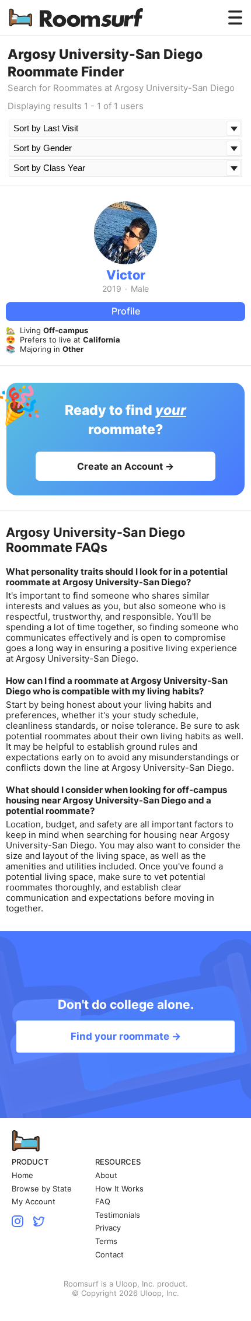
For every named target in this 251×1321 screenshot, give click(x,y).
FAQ (102, 1201)
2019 (111, 288)
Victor (125, 274)
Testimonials (117, 1215)
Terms (106, 1241)
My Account (33, 1201)
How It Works (119, 1188)
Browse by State (42, 1188)
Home (22, 1175)
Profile (125, 311)
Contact (109, 1254)
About (106, 1175)
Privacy (108, 1228)
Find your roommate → (126, 1036)
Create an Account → (125, 466)
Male (140, 288)
